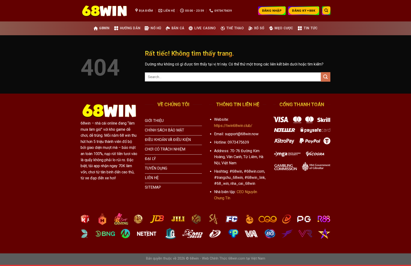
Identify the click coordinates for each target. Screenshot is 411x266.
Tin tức (310, 28)
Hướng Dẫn (130, 28)
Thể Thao (235, 28)
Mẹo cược (283, 28)
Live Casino (205, 28)
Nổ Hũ (156, 28)
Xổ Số (259, 28)
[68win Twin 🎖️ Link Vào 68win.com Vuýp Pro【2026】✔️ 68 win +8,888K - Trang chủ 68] (104, 11)
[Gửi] (325, 76)
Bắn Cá (177, 28)
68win (104, 28)
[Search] (326, 11)
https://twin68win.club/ (233, 125)
